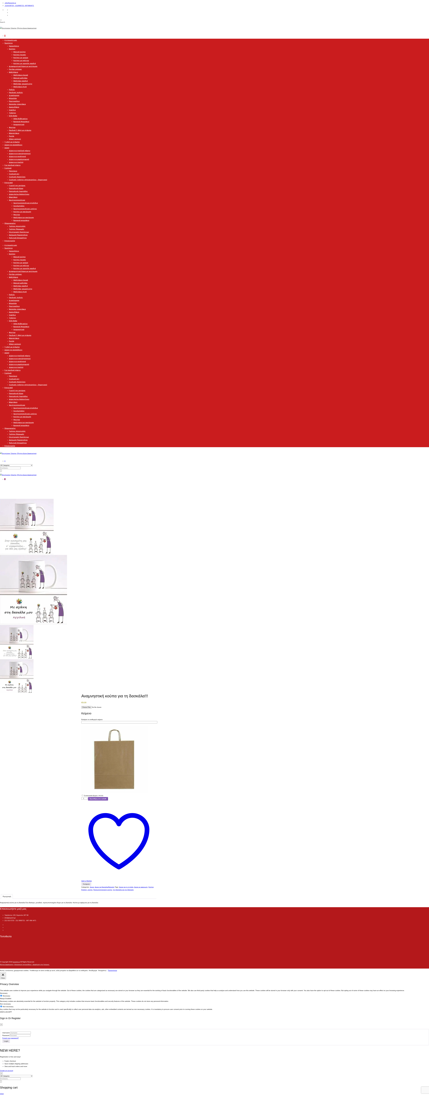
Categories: (85, 887)
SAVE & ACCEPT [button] (6, 1012)
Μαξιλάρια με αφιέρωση (23, 217)
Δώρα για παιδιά (16, 162)
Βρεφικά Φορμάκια (21, 121)
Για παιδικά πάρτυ (12, 165)
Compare (86, 884)
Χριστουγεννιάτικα (17, 200)
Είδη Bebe (13, 116)
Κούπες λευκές (19, 55)
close (2, 1094)
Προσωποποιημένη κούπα (102, 890)
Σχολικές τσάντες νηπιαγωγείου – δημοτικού (28, 180)
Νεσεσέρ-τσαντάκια (17, 104)
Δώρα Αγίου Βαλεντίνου (19, 194)
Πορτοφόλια (14, 101)
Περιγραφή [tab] (7, 896)
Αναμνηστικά (18, 124)
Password (5, 1035)
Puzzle (11, 136)
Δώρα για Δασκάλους (13, 145)
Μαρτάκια (13, 197)
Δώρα (6, 148)
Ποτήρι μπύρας (15, 69)
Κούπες (12, 49)
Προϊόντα (8, 43)
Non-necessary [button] (5, 1004)
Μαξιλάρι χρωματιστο (22, 84)
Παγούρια (13, 171)
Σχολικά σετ (14, 174)
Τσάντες (12, 113)
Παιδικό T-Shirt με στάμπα (20, 130)
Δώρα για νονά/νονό (17, 156)
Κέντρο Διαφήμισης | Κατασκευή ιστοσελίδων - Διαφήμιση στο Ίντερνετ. (25, 964)
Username (6, 1033)
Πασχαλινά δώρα (16, 188)
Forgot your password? (10, 1038)
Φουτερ (12, 127)
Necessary (6, 996)
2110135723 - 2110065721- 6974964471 (19, 5)
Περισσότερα (112, 970)
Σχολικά (7, 168)
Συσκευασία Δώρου (93, 796)
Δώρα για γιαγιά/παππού (20, 153)
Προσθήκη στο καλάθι (98, 799)
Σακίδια (12, 110)
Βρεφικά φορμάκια (21, 220)
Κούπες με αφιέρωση (22, 212)
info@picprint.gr (10, 3)
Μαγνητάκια (14, 133)
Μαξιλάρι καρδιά (20, 81)
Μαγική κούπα (19, 52)
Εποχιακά (8, 182)
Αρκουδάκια (14, 107)
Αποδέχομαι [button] (93, 970)
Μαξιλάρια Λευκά (20, 75)
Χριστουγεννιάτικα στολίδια (25, 203)
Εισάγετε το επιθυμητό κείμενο (92, 719)
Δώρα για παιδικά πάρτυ (19, 150)
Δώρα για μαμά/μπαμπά (19, 159)
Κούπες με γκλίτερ (21, 60)
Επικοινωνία (9, 241)
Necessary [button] (3, 993)
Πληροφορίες (10, 223)
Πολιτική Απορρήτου (18, 238)
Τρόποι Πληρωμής (16, 229)
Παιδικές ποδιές (16, 92)
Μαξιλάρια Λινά (20, 87)
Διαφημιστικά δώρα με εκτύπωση (23, 66)
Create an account (6, 1071)
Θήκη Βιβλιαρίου (20, 118)
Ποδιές (12, 89)
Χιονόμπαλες (18, 206)
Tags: (117, 887)
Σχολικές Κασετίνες (17, 177)
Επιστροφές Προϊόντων (19, 232)
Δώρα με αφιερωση (141, 887)
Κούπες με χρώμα (20, 57)
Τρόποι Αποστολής (17, 226)
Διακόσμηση (14, 95)
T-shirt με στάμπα (12, 142)
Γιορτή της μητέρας (17, 185)
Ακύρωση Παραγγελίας (18, 235)
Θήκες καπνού (15, 139)
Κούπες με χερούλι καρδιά (24, 63)
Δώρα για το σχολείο (126, 887)
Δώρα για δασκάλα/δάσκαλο (104, 887)
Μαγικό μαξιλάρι (20, 78)
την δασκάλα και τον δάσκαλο (123, 890)
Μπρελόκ (13, 98)
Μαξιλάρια (13, 72)
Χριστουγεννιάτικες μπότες (25, 209)
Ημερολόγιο (14, 46)
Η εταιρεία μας (10, 40)
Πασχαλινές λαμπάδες (18, 191)
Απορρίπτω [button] (102, 970)
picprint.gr (16, 962)
